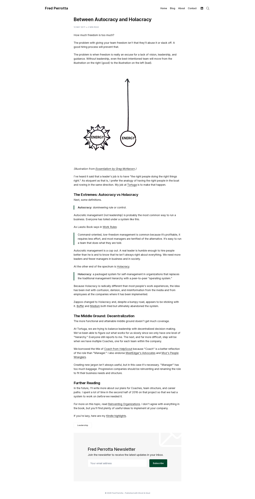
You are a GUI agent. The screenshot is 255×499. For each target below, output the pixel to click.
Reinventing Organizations (124, 404)
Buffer (80, 306)
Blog (172, 8)
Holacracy (123, 266)
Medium (95, 306)
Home (163, 8)
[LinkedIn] (202, 8)
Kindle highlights (116, 415)
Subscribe (158, 463)
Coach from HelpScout (118, 348)
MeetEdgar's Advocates (140, 353)
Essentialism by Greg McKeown (115, 168)
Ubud (147, 493)
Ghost (140, 493)
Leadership (82, 425)
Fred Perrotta (56, 8)
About (181, 8)
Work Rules (110, 226)
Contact (192, 8)
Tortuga (132, 184)
